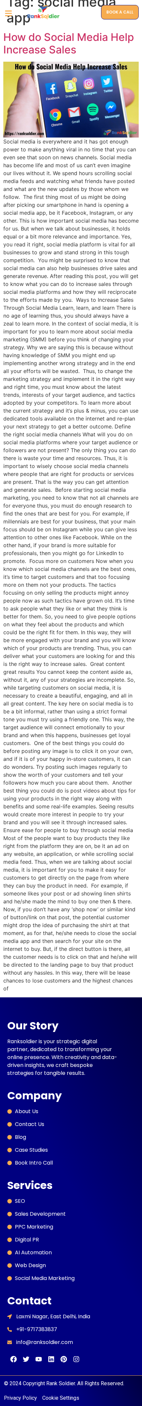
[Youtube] (38, 1359)
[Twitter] (26, 1359)
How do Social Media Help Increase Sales (68, 43)
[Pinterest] (63, 1359)
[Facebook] (13, 1359)
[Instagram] (76, 1359)
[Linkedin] (51, 1359)
